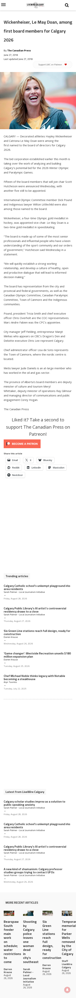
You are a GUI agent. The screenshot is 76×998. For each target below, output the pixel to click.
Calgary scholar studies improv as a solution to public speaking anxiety (34, 803)
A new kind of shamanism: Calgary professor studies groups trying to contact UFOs (33, 870)
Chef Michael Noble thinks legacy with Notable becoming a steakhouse (34, 677)
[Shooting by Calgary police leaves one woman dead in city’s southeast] (28, 913)
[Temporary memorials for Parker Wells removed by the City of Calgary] (67, 913)
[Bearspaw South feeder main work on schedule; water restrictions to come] (9, 913)
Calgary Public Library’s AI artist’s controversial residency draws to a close (35, 609)
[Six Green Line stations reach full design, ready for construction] (47, 913)
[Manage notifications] (67, 990)
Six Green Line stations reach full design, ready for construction (37, 632)
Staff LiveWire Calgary (67, 964)
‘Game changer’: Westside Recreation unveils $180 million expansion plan (37, 655)
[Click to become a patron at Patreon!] (38, 443)
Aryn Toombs (10, 682)
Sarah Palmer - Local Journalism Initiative (24, 592)
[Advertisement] (38, 527)
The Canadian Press (19, 50)
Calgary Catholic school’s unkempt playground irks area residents (37, 587)
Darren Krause (11, 637)
